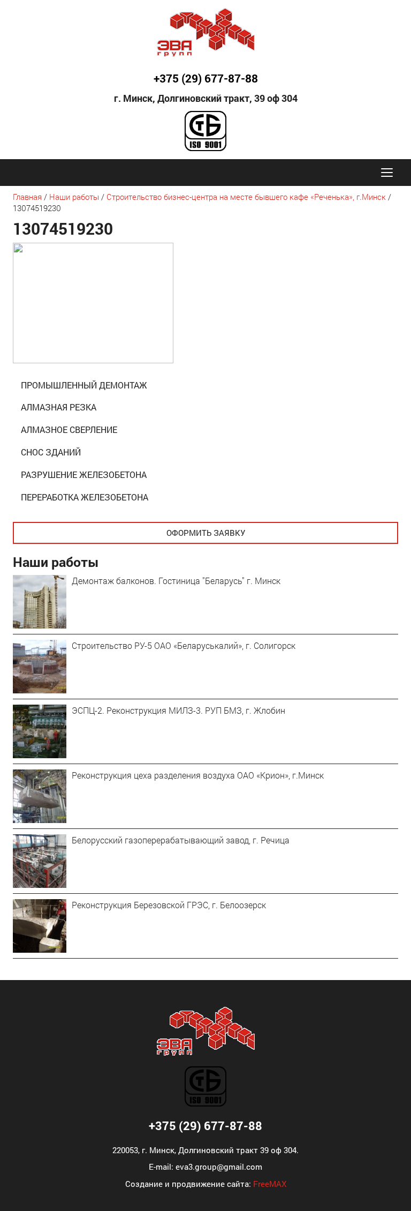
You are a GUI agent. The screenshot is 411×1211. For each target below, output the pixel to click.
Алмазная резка (58, 407)
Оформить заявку (205, 532)
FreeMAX (269, 1183)
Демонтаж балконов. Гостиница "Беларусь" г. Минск (176, 580)
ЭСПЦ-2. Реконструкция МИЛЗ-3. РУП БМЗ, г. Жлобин (178, 710)
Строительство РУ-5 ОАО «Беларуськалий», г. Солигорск (183, 645)
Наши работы (74, 196)
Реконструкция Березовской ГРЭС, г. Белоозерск (169, 904)
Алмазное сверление (69, 429)
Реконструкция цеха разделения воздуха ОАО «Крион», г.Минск (198, 775)
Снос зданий (51, 452)
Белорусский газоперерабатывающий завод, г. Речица (181, 840)
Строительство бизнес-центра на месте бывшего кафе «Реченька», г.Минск (246, 196)
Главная (27, 196)
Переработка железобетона (84, 497)
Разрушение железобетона (84, 474)
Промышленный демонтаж (84, 385)
